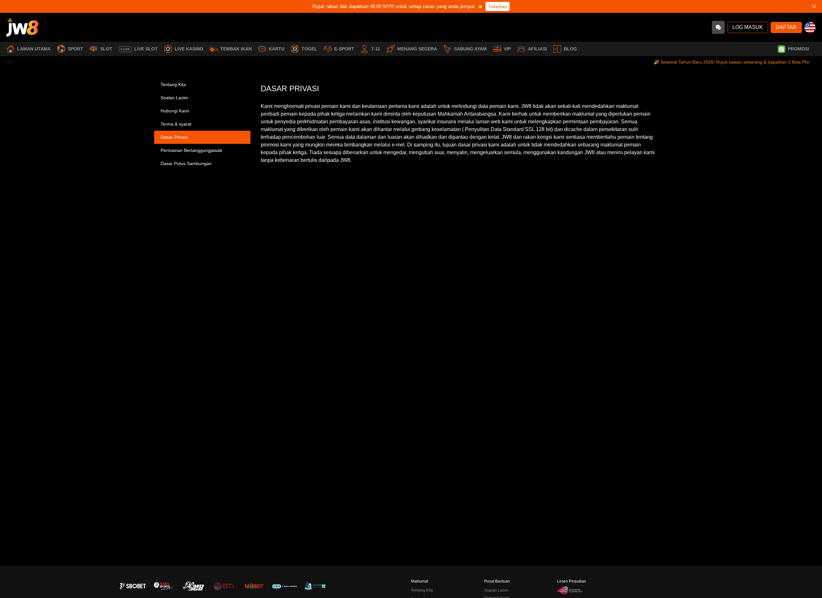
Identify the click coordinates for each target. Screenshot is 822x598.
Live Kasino (189, 48)
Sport (75, 48)
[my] (810, 27)
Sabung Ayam (470, 48)
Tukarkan (497, 6)
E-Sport (344, 48)
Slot (106, 48)
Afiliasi (537, 48)
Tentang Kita (173, 84)
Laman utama (34, 48)
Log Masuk (747, 27)
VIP (507, 48)
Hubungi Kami (175, 110)
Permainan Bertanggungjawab (191, 150)
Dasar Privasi (174, 137)
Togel (309, 48)
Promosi (798, 48)
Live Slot (146, 48)
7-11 (375, 48)
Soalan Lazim (174, 97)
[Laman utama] (22, 27)
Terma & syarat (176, 124)
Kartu (276, 48)
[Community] (718, 27)
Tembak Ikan (236, 48)
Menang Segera (417, 48)
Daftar (786, 27)
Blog (570, 48)
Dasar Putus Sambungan (186, 163)
